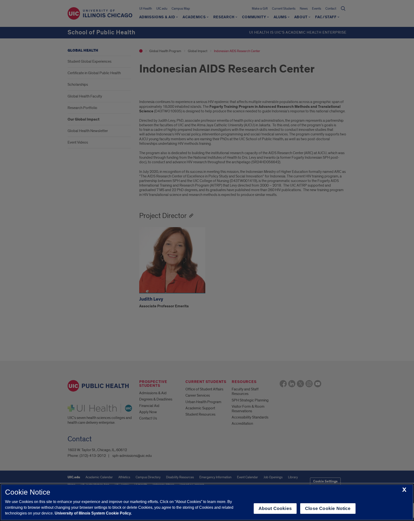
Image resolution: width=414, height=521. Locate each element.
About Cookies (275, 508)
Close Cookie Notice (328, 508)
